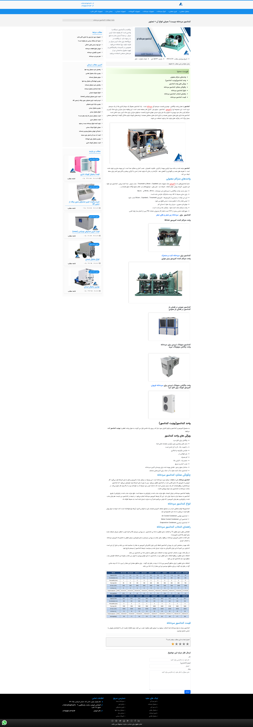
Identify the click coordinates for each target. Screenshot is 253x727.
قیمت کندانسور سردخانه (178, 97)
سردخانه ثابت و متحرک (170, 255)
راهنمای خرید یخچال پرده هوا (92, 70)
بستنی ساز (109, 11)
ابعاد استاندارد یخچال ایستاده (92, 89)
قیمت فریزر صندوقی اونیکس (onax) (91, 97)
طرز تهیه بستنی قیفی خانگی (93, 45)
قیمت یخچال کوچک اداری (93, 143)
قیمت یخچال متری (95, 120)
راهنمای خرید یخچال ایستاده (93, 85)
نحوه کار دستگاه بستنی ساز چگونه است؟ (89, 41)
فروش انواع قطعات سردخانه (93, 49)
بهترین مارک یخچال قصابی (93, 73)
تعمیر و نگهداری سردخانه (94, 52)
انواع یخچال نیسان (95, 112)
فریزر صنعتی (173, 11)
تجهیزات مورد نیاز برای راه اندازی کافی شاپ (89, 37)
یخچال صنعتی (184, 11)
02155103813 (86, 6)
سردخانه (149, 106)
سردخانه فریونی (157, 385)
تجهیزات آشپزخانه (134, 11)
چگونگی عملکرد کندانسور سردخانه (175, 87)
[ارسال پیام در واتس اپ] (5, 723)
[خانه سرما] (181, 4)
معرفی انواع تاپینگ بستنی (93, 127)
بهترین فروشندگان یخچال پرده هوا (91, 81)
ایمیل (189, 663)
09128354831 (86, 3)
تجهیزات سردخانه (148, 11)
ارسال (187, 692)
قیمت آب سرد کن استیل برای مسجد (91, 135)
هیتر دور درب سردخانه (95, 56)
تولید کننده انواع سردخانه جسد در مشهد (90, 124)
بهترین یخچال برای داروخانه (93, 139)
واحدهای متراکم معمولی (178, 77)
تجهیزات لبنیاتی (121, 11)
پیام (189, 669)
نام (190, 657)
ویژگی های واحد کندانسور (177, 84)
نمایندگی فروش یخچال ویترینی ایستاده (90, 131)
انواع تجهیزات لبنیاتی (95, 93)
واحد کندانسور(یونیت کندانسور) (175, 80)
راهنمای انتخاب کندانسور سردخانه (175, 94)
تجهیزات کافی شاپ (97, 11)
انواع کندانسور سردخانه (178, 90)
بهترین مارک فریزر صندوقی (93, 104)
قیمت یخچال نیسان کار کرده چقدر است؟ (89, 116)
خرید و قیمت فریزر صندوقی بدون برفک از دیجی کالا (87, 100)
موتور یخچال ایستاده (95, 77)
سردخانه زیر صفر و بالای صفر (167, 215)
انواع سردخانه (161, 11)
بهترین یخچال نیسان (95, 108)
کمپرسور (168, 109)
